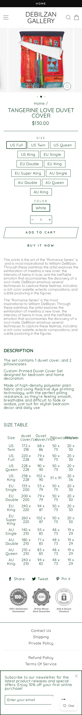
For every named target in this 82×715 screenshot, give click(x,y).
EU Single (52, 154)
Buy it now (40, 245)
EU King (54, 163)
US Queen (63, 145)
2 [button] (41, 97)
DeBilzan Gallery (41, 17)
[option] (41, 3)
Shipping (41, 636)
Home (39, 103)
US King (28, 154)
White (41, 208)
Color (41, 201)
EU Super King (28, 173)
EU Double (29, 163)
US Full (16, 145)
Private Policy (41, 643)
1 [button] (38, 97)
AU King (41, 192)
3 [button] (45, 97)
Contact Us (41, 630)
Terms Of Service (41, 664)
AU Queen (54, 182)
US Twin (38, 145)
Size (41, 138)
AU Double (27, 182)
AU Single (58, 173)
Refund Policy (41, 657)
